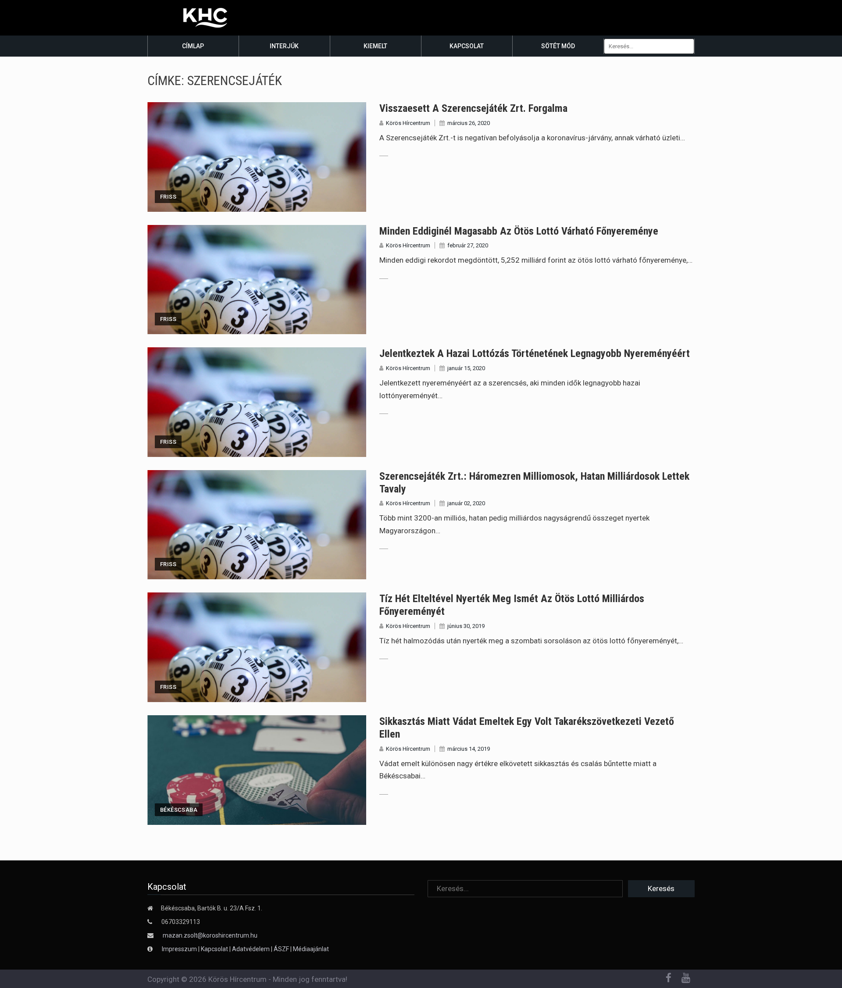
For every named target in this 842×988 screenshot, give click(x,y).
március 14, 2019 (468, 748)
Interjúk (284, 46)
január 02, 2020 (466, 503)
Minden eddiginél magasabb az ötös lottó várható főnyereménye (518, 231)
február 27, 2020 (467, 245)
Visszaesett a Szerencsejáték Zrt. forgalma (473, 108)
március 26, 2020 (468, 123)
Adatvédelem (251, 948)
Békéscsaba (178, 809)
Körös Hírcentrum (408, 123)
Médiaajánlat (311, 948)
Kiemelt (375, 46)
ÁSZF (281, 948)
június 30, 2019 (466, 626)
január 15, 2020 (466, 368)
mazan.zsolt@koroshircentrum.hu (210, 935)
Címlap (193, 46)
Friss (168, 196)
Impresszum (180, 948)
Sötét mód (558, 46)
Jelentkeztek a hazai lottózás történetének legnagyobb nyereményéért (534, 353)
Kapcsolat (467, 46)
